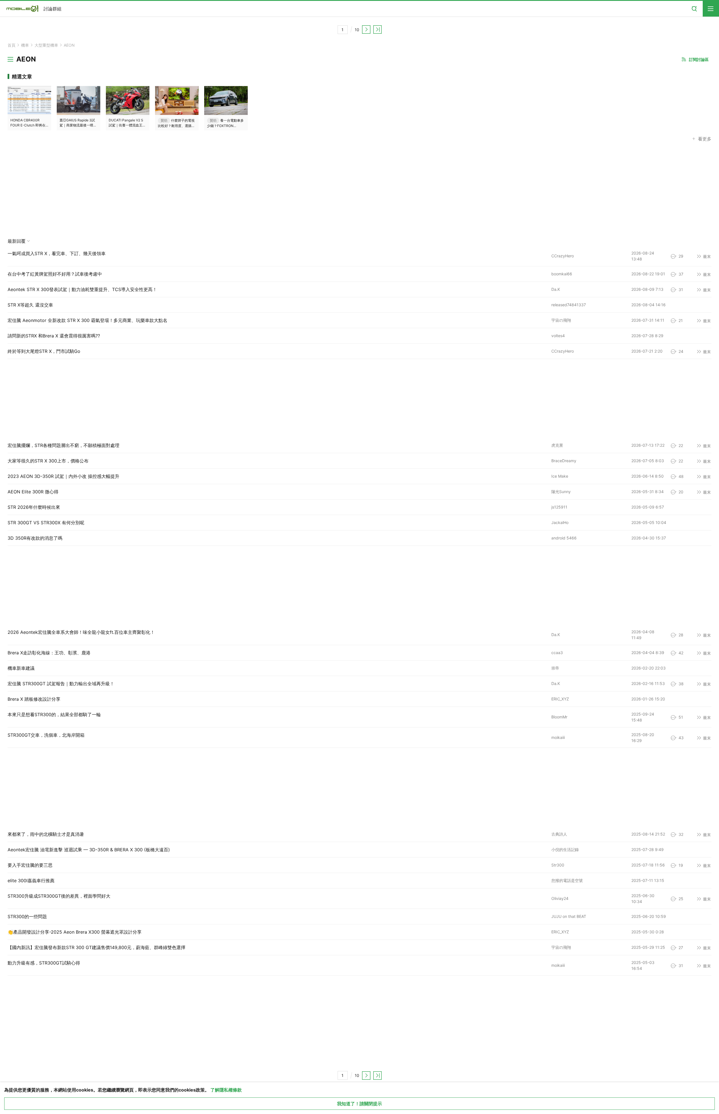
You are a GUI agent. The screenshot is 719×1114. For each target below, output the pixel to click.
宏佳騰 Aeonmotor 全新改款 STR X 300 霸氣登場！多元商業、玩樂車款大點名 (87, 320)
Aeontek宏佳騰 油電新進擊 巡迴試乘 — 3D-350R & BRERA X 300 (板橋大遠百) (89, 849)
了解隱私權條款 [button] (226, 1090)
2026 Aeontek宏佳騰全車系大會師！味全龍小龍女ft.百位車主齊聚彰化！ (81, 632)
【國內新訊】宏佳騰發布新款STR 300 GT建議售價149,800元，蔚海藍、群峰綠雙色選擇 (96, 947)
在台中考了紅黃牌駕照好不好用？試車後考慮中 (55, 274)
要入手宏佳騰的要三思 (30, 865)
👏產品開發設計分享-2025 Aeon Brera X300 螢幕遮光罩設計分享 (75, 932)
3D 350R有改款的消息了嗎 (35, 538)
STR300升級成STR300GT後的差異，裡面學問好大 (59, 896)
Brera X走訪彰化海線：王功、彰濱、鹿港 (49, 652)
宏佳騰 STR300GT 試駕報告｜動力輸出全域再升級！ (61, 683)
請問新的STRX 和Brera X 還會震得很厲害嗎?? (54, 336)
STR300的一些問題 (27, 916)
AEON (69, 45)
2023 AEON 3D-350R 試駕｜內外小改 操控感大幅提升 (63, 476)
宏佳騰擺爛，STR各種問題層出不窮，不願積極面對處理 (63, 445)
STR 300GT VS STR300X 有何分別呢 (46, 522)
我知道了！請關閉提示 (359, 1103)
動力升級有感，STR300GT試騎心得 (44, 963)
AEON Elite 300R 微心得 (33, 491)
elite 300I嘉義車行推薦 (31, 880)
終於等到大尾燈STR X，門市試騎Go (44, 351)
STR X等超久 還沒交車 (30, 305)
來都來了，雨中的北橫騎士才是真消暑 (46, 834)
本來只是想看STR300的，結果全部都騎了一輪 (54, 714)
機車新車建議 (21, 668)
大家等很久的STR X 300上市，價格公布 (48, 461)
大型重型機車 (46, 45)
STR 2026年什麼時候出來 (34, 507)
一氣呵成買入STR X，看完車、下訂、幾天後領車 (57, 253)
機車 (25, 45)
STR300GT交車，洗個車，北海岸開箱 (46, 735)
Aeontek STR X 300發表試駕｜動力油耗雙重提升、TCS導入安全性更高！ (82, 289)
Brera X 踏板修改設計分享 (34, 699)
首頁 (11, 45)
